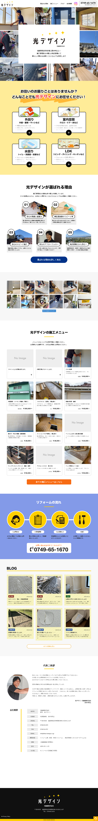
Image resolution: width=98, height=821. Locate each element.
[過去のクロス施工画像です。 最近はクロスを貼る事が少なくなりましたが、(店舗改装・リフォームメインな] (84, 287)
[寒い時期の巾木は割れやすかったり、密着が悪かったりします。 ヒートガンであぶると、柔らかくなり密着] (13, 287)
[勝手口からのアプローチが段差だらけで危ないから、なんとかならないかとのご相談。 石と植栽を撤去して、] (13, 301)
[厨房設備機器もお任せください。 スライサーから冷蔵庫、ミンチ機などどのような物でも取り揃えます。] (27, 301)
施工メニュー (54, 3)
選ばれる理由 (44, 3)
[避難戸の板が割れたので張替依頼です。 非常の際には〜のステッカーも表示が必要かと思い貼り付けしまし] (84, 301)
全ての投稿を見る (49, 646)
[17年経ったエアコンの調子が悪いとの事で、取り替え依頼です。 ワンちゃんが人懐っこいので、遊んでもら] (42, 301)
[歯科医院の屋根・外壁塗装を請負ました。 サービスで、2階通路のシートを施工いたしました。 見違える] (70, 301)
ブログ (62, 3)
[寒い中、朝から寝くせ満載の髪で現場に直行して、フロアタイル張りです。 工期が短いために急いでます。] (70, 287)
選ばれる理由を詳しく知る (49, 260)
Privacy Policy (6, 816)
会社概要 (69, 3)
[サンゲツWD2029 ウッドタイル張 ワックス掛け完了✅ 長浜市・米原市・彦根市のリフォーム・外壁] (27, 287)
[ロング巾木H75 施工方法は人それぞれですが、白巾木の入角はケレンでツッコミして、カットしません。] (56, 287)
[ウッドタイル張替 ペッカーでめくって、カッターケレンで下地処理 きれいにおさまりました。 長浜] (42, 287)
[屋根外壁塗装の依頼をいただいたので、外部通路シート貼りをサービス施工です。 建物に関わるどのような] (56, 301)
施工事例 (11, 596)
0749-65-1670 (44, 725)
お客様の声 (11, 629)
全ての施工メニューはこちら (49, 482)
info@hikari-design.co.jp (47, 733)
